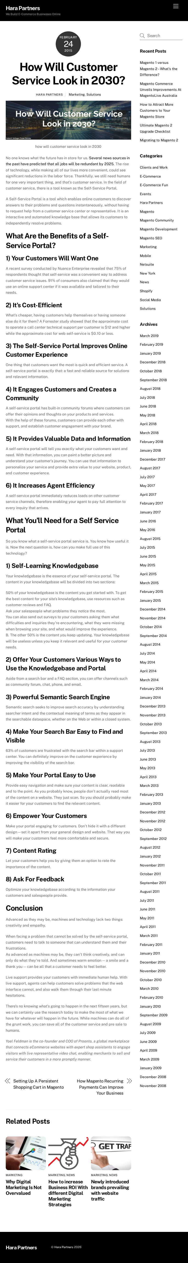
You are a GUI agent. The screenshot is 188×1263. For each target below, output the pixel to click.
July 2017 (147, 477)
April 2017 (148, 495)
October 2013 (151, 724)
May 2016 (147, 530)
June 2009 (148, 1042)
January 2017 (150, 512)
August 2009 (150, 1024)
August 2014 (150, 644)
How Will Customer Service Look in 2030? (68, 73)
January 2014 (150, 697)
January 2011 (150, 953)
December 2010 (152, 962)
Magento (147, 211)
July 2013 (147, 750)
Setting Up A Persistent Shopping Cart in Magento (38, 1084)
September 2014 (153, 636)
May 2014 (147, 662)
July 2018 (147, 397)
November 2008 (153, 1086)
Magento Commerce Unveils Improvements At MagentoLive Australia (160, 90)
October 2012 (151, 830)
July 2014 (147, 653)
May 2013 (147, 768)
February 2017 (151, 503)
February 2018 (151, 442)
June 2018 (148, 406)
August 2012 (150, 847)
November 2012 (152, 821)
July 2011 (147, 900)
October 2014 (151, 627)
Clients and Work (154, 167)
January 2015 (150, 600)
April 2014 (148, 671)
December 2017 (152, 459)
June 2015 (148, 556)
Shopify (146, 291)
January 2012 (150, 856)
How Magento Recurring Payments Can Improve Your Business (100, 1087)
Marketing (77, 94)
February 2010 (151, 997)
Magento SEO (151, 238)
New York (147, 273)
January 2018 (150, 450)
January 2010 (150, 1006)
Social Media (150, 300)
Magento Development (158, 229)
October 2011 (150, 874)
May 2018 (147, 415)
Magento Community (157, 220)
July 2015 (147, 547)
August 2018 (150, 389)
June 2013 (148, 759)
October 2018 (151, 371)
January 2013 (150, 803)
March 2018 (149, 433)
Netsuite (147, 264)
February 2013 (151, 794)
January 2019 (150, 353)
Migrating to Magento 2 (159, 140)
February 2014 (151, 689)
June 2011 (147, 909)
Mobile (145, 256)
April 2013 (148, 777)
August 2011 (150, 891)
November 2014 (153, 618)
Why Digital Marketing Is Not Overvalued (24, 1187)
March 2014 (149, 680)
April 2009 (148, 1050)
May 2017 (147, 486)
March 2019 (149, 336)
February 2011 (151, 945)
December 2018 (153, 362)
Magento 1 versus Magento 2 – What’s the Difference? (158, 69)
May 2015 (147, 565)
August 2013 (150, 742)
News (70, 1175)
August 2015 (150, 539)
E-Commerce (150, 176)
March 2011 (149, 936)
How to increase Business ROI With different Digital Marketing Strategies (68, 1193)
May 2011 (147, 918)
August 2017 (150, 468)
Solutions (93, 94)
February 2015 (151, 592)
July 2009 (147, 1033)
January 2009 (150, 1068)
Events (145, 194)
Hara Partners (49, 94)
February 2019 (151, 344)
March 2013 (149, 786)
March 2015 (149, 583)
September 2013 (153, 733)
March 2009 (149, 1059)
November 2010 (152, 971)
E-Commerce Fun (154, 185)
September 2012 (153, 839)
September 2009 (153, 1015)
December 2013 (153, 706)
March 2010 (149, 988)
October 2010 (151, 980)
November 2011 (152, 865)
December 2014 (153, 609)
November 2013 (153, 715)
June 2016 (148, 521)
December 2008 (153, 1077)
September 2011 (153, 883)
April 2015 (148, 574)
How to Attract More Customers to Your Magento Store (156, 111)
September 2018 (153, 380)
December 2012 (152, 812)
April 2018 (148, 424)
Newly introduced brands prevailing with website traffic (110, 1190)
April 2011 (148, 927)
